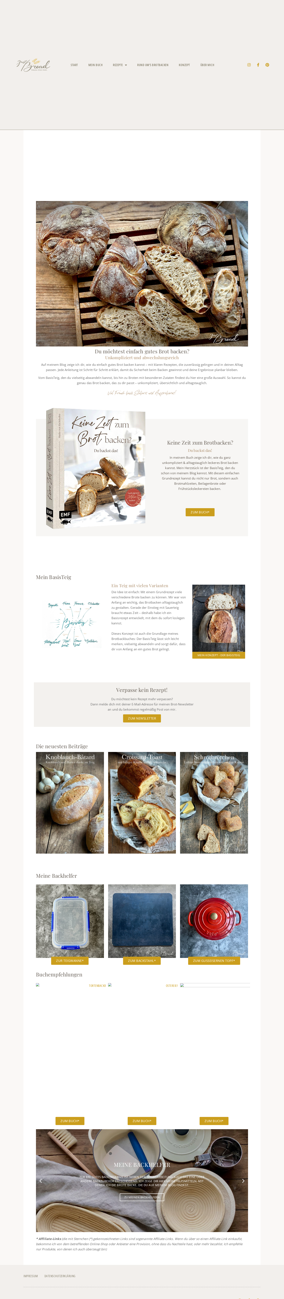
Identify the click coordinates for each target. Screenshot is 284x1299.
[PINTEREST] (267, 64)
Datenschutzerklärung (59, 1276)
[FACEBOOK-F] (258, 64)
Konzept (184, 65)
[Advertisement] (142, 169)
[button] (40, 1180)
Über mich (207, 65)
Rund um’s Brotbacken (152, 65)
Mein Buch (95, 65)
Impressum (30, 1276)
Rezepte (118, 65)
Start (74, 65)
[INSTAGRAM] (249, 64)
